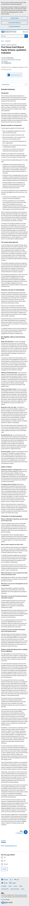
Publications (8, 40)
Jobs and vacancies (14, 888)
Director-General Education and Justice (12, 59)
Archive (10, 886)
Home (2, 40)
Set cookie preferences (14, 26)
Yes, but (6, 864)
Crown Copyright (5, 888)
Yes (5, 857)
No (4, 860)
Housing (6, 61)
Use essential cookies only (14, 22)
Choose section (5, 84)
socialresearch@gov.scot (11, 845)
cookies (7, 2)
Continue (4, 869)
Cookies (20, 886)
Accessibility (3, 886)
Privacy (22, 888)
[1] (21, 121)
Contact (15, 886)
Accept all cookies (14, 18)
